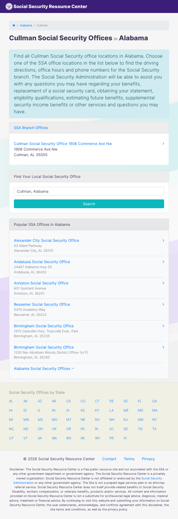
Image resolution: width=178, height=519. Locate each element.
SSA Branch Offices (31, 127)
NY (154, 419)
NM (140, 419)
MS (40, 419)
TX (154, 429)
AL (11, 401)
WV (68, 438)
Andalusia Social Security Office (42, 261)
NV (97, 419)
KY (97, 410)
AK (25, 401)
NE (83, 419)
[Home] (14, 25)
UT (11, 438)
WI (83, 438)
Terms (129, 458)
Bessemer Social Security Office (42, 304)
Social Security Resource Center (50, 6)
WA (54, 438)
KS (83, 410)
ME (126, 410)
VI (125, 438)
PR (111, 438)
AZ (40, 401)
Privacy (148, 458)
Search (89, 203)
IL (39, 410)
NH (111, 419)
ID (25, 410)
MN (25, 419)
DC (126, 401)
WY (97, 438)
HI (11, 410)
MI (11, 419)
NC (11, 429)
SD (126, 429)
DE (111, 401)
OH (40, 429)
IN (53, 410)
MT (68, 419)
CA (68, 401)
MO (54, 419)
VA (40, 438)
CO (83, 401)
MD (140, 410)
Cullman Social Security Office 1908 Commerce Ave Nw (63, 143)
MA (154, 410)
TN (140, 429)
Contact (109, 458)
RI (96, 429)
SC (111, 429)
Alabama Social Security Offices (42, 368)
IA (67, 410)
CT (97, 401)
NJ (126, 419)
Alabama (26, 25)
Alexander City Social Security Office (46, 240)
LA (111, 410)
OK (54, 429)
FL (140, 401)
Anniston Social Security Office (41, 283)
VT (25, 438)
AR (54, 401)
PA (83, 429)
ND (25, 429)
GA (154, 401)
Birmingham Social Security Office (44, 326)
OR (68, 429)
